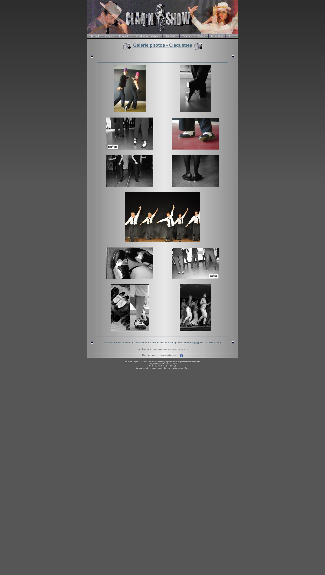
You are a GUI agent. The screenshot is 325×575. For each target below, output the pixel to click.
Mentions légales (168, 355)
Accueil (95, 36)
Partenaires (217, 36)
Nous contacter (149, 355)
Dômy (187, 368)
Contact (109, 36)
